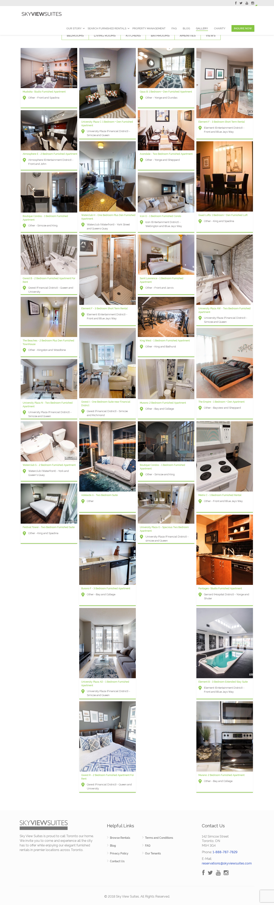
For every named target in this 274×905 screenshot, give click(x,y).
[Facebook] (235, 4)
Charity (219, 28)
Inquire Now (243, 28)
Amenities (188, 35)
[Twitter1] (241, 4)
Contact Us (117, 861)
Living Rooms (105, 35)
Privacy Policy (119, 853)
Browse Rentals (120, 837)
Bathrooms (160, 35)
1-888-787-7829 (225, 852)
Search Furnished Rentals (107, 28)
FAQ (174, 28)
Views (210, 35)
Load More (137, 801)
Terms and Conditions (159, 837)
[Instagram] (252, 4)
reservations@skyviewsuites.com (227, 863)
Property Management (148, 28)
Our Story (74, 28)
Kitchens (133, 35)
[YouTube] (247, 4)
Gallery (202, 28)
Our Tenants (153, 853)
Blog (186, 28)
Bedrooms (75, 35)
